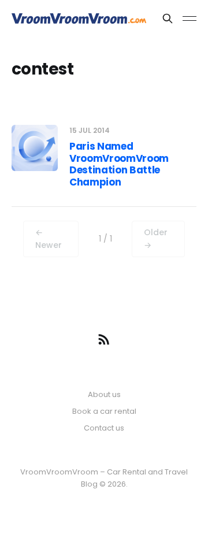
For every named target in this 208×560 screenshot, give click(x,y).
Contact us (104, 427)
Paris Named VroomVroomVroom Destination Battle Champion (119, 163)
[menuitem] (104, 395)
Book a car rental (104, 411)
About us (104, 394)
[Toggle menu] (189, 18)
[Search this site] (167, 18)
